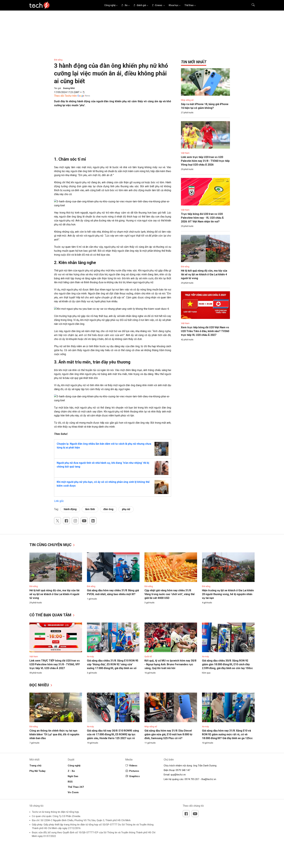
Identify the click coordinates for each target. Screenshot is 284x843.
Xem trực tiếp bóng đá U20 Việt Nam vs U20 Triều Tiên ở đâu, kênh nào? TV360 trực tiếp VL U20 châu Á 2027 (205, 331)
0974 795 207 (192, 779)
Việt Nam (185, 153)
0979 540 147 (183, 770)
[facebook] (66, 520)
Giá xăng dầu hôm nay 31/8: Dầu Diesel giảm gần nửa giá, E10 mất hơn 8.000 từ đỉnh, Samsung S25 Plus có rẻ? (168, 734)
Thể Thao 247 (76, 786)
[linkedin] (93, 520)
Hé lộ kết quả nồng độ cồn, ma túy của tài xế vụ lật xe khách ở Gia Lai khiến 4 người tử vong (204, 274)
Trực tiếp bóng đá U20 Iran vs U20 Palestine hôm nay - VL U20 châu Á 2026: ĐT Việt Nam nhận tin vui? (202, 217)
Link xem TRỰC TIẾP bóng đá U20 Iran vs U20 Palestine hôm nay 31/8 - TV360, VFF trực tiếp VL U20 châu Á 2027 (54, 664)
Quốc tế (148, 656)
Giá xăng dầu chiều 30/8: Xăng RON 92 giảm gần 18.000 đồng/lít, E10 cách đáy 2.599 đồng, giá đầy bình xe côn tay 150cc (227, 664)
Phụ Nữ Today (37, 771)
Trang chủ (35, 765)
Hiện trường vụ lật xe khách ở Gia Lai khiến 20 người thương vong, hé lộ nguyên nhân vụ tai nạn (228, 594)
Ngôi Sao (73, 776)
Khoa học (173, 5)
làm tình (90, 509)
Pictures (134, 771)
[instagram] (75, 520)
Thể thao (189, 5)
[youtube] (84, 520)
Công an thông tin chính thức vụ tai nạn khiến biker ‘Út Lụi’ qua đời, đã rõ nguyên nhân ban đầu (54, 734)
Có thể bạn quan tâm (50, 615)
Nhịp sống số (187, 100)
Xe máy (90, 656)
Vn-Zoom (73, 792)
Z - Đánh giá (140, 5)
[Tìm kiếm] (251, 5)
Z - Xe (124, 5)
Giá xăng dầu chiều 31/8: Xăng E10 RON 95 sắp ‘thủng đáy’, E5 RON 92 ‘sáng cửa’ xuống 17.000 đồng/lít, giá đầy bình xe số (112, 664)
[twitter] (57, 520)
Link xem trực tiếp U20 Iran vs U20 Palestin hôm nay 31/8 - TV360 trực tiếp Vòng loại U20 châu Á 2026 (205, 161)
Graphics (134, 776)
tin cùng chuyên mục (50, 545)
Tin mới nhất (193, 62)
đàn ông (108, 509)
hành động (70, 509)
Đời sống (58, 60)
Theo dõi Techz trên (65, 95)
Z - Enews (157, 5)
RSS (70, 781)
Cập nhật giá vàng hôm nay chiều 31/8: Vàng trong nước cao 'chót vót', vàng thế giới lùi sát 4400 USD (169, 594)
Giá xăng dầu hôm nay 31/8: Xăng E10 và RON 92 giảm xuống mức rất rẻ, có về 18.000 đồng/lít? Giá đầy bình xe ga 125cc (227, 734)
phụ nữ (126, 509)
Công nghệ (109, 5)
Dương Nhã (69, 88)
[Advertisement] (112, 134)
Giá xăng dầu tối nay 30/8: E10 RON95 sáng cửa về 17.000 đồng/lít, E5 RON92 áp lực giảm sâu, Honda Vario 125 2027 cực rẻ (113, 734)
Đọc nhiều (39, 685)
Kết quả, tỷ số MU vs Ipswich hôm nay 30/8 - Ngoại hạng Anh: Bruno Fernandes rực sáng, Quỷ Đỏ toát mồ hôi (170, 664)
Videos (133, 765)
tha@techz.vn (208, 779)
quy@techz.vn (178, 774)
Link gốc (59, 501)
